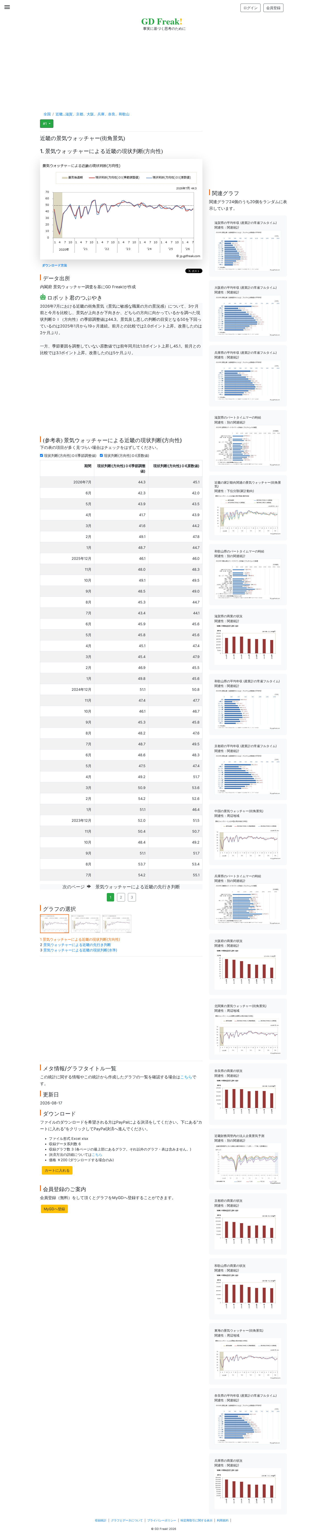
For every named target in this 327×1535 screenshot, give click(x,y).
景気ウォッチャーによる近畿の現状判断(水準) (80, 950)
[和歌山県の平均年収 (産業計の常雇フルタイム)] (247, 709)
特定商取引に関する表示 (196, 1520)
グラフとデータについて (127, 1520)
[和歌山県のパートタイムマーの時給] (247, 579)
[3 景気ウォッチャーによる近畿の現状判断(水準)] (116, 923)
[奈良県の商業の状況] (247, 1098)
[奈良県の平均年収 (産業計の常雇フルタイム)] (247, 1423)
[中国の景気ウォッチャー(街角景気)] (247, 838)
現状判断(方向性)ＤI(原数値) (127, 455)
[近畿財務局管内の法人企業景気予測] (247, 1163)
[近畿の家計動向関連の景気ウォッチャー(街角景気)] (247, 514)
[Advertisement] (163, 67)
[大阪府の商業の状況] (247, 969)
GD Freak (161, 21)
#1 (45, 123)
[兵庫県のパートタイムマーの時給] (247, 903)
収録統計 (101, 1520)
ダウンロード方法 (54, 265)
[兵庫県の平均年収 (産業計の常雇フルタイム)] (247, 380)
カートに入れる (57, 1170)
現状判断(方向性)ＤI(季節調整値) (71, 455)
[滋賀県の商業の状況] (247, 644)
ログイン (250, 8)
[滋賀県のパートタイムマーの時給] (247, 445)
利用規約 (222, 1520)
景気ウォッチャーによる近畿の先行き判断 (77, 944)
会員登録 (273, 8)
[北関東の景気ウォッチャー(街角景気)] (247, 1033)
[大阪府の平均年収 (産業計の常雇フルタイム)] (247, 315)
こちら (186, 1077)
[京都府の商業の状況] (247, 1228)
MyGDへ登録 (54, 1209)
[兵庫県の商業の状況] (247, 1488)
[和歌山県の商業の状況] (247, 1293)
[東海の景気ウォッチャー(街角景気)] (247, 1358)
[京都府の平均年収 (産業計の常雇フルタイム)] (247, 774)
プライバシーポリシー (161, 1520)
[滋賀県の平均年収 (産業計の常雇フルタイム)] (247, 250)
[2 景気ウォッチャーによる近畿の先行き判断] (85, 923)
